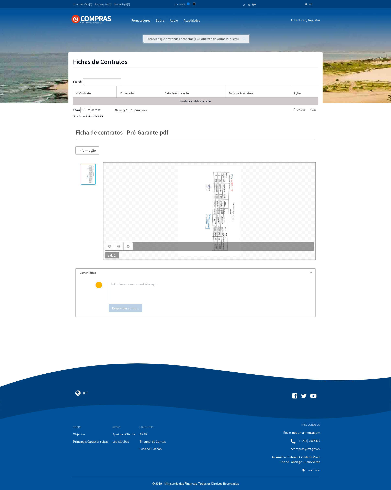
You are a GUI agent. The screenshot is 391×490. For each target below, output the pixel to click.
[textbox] (202, 291)
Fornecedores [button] (140, 20)
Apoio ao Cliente (123, 434)
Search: (77, 81)
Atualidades (192, 20)
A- (244, 5)
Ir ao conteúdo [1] (83, 4)
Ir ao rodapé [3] (122, 4)
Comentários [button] (88, 273)
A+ (254, 4)
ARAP (143, 434)
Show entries (86, 110)
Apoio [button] (174, 20)
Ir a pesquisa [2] (103, 4)
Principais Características (90, 441)
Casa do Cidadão (150, 449)
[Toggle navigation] (117, 20)
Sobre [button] (160, 20)
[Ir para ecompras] (91, 19)
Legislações (120, 441)
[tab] (195, 273)
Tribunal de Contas (152, 441)
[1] (88, 174)
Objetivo (79, 434)
